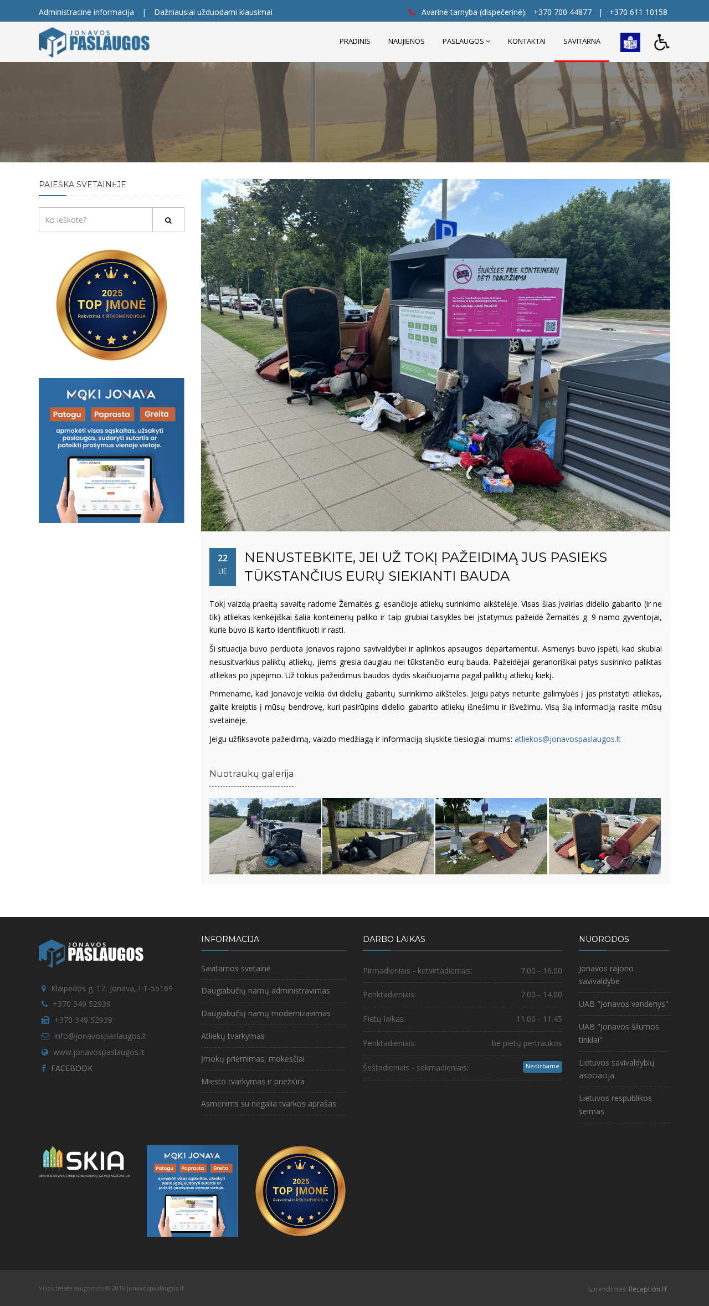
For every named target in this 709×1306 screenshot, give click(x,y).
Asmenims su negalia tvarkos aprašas (268, 1103)
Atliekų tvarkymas (233, 1036)
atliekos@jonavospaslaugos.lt (568, 739)
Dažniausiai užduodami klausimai (213, 12)
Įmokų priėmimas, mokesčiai (253, 1058)
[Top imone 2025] (300, 1190)
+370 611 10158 (638, 12)
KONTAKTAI (527, 41)
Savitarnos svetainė (236, 968)
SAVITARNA (581, 41)
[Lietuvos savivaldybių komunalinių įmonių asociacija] (84, 1164)
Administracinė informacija (86, 12)
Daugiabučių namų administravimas (265, 990)
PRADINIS (355, 41)
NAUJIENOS (406, 41)
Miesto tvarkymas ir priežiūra (253, 1081)
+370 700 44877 (562, 12)
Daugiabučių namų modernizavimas (266, 1013)
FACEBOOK (72, 1068)
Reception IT (648, 1289)
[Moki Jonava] (111, 449)
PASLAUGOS (463, 41)
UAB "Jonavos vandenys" (624, 1003)
